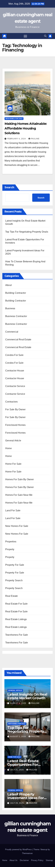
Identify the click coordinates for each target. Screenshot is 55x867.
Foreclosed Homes (15, 425)
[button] (45, 36)
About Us (13, 860)
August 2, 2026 (18, 736)
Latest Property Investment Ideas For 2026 (25, 798)
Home (8, 448)
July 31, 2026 (17, 770)
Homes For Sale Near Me (18, 495)
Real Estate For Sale (16, 603)
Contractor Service (15, 386)
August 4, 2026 (18, 703)
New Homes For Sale (14, 118)
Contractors (11, 401)
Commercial (11, 331)
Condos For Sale (14, 355)
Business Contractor (16, 316)
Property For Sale (14, 565)
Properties (10, 541)
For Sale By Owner (15, 409)
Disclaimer (24, 860)
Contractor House (14, 370)
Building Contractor (15, 293)
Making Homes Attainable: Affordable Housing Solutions (26, 128)
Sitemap (49, 860)
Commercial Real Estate (18, 339)
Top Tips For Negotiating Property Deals (26, 231)
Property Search (14, 580)
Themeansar (27, 853)
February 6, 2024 (16, 139)
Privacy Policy (37, 860)
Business (10, 308)
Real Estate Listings (16, 619)
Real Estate (11, 596)
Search (9, 187)
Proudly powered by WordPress (18, 849)
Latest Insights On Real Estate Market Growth (27, 696)
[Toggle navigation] (25, 36)
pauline (35, 139)
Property (9, 549)
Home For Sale (13, 464)
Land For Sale (13, 510)
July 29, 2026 (17, 803)
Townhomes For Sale (16, 635)
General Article (13, 440)
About (8, 285)
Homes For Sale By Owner (19, 479)
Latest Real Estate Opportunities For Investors (22, 764)
